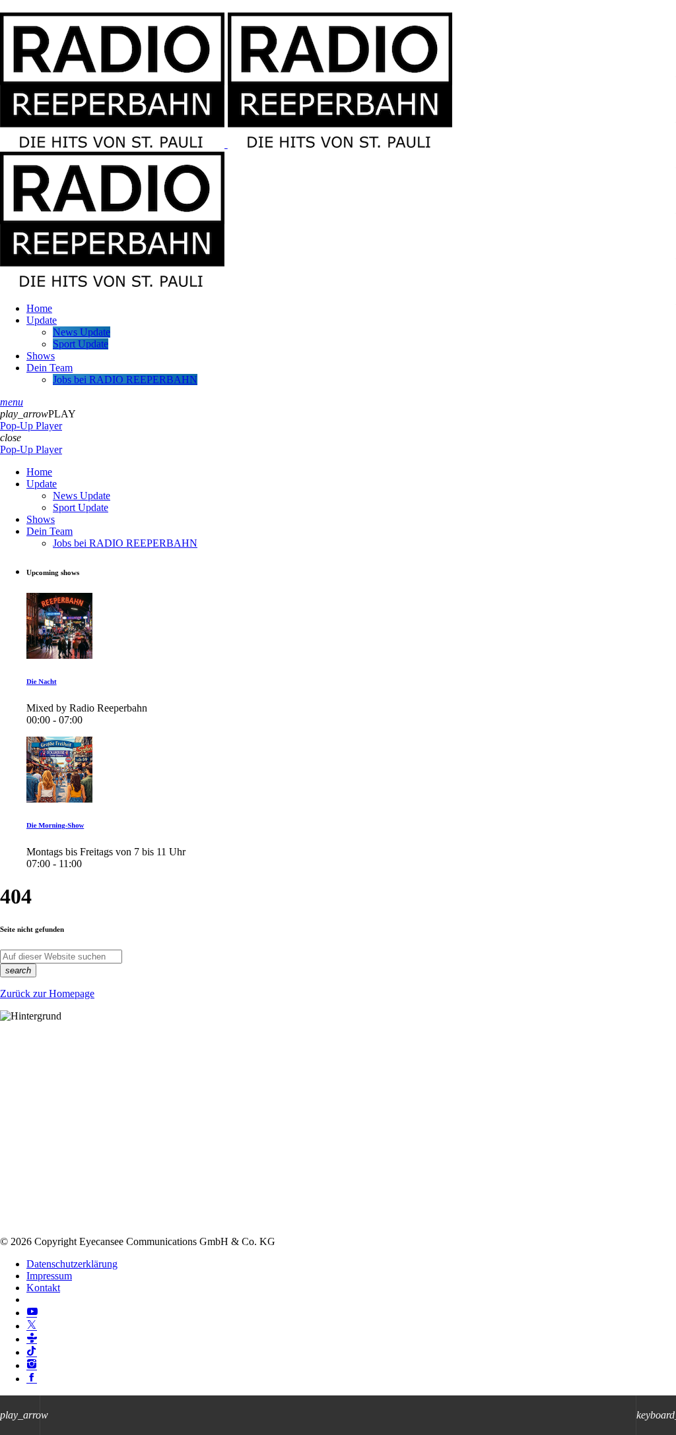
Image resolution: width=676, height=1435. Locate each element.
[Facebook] (31, 1378)
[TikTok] (31, 1352)
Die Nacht (41, 682)
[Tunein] (31, 1339)
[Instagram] (31, 1365)
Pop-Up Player (31, 425)
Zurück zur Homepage (47, 993)
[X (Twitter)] (31, 1325)
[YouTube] (31, 1312)
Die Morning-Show (55, 826)
